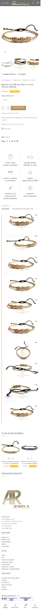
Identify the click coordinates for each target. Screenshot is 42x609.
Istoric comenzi (7, 585)
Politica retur (6, 539)
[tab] (5, 208)
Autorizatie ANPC (7, 562)
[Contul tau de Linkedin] (15, 141)
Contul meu (5, 582)
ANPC (3, 555)
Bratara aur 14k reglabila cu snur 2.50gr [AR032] (29, 462)
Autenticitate (6, 564)
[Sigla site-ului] (20, 3)
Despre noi (5, 537)
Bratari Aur (16, 80)
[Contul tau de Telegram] (17, 141)
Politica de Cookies (8, 567)
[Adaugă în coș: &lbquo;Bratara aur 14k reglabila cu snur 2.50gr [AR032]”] (28, 458)
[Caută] (33, 3)
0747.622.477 (5, 517)
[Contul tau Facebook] (7, 141)
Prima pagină (6, 80)
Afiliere (4, 544)
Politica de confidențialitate (11, 569)
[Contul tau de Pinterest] (12, 141)
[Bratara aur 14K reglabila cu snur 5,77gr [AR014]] (11, 449)
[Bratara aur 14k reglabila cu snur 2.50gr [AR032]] (30, 449)
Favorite (4, 589)
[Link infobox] (10, 159)
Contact (4, 580)
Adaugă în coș (18, 107)
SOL (3, 557)
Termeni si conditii (8, 560)
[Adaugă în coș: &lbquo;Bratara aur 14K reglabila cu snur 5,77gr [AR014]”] (9, 458)
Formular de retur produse (10, 578)
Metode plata (6, 542)
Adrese (4, 587)
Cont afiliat (5, 546)
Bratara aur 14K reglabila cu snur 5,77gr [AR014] (10, 462)
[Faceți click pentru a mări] (5, 52)
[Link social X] (9, 141)
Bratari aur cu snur (29, 80)
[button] (4, 34)
